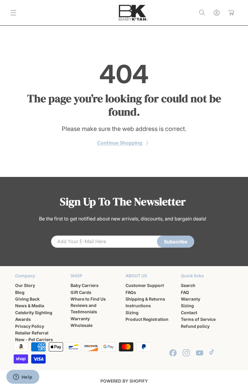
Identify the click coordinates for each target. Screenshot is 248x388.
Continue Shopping (119, 143)
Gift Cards (80, 292)
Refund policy (195, 326)
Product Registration (147, 319)
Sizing (132, 312)
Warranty (80, 318)
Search (188, 285)
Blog (19, 292)
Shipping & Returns (145, 299)
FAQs (131, 292)
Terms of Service (198, 319)
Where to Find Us (88, 299)
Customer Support (145, 285)
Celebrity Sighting (33, 312)
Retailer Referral (31, 332)
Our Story (25, 285)
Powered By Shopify (124, 380)
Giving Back (27, 299)
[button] (13, 12)
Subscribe (175, 242)
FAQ (185, 292)
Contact (189, 312)
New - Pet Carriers (34, 339)
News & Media (29, 305)
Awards (23, 319)
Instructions (138, 305)
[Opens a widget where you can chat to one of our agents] (22, 377)
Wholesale (81, 325)
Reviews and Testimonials (83, 308)
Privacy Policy (29, 326)
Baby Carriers (84, 285)
